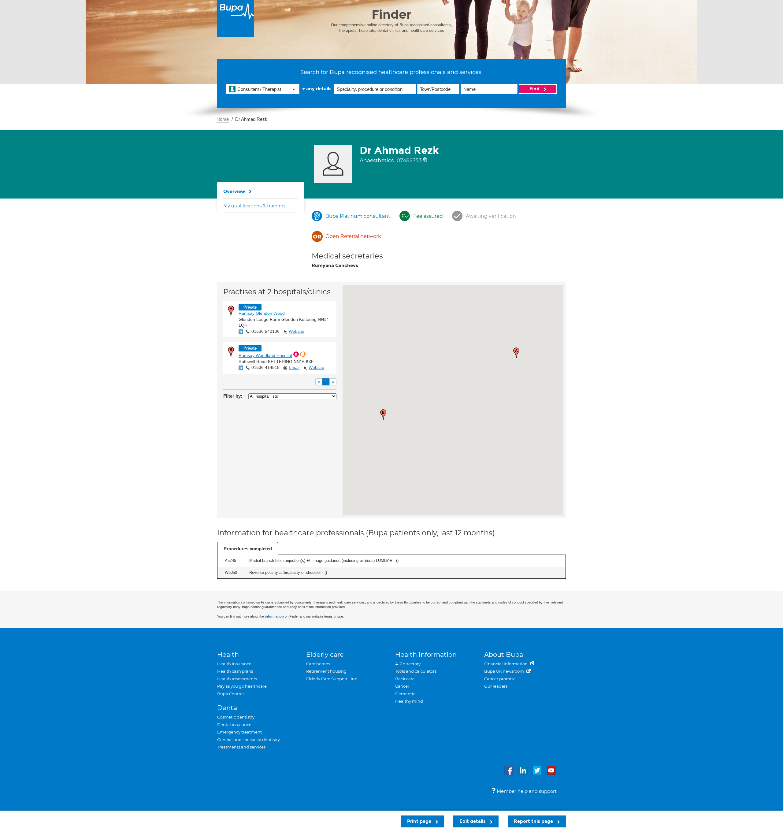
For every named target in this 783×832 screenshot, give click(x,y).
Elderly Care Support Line (331, 678)
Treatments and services (241, 747)
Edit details (473, 821)
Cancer (402, 686)
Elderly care (325, 654)
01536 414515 (265, 367)
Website (296, 331)
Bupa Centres (230, 693)
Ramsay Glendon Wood (262, 313)
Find (535, 88)
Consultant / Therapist (259, 89)
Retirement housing (326, 671)
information (274, 616)
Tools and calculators (415, 671)
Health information (426, 654)
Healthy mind (409, 701)
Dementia (405, 693)
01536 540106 (265, 331)
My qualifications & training (254, 206)
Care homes (318, 663)
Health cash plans (235, 671)
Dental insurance (234, 724)
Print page (419, 821)
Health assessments (237, 678)
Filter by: (232, 396)
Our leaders (495, 686)
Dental (228, 707)
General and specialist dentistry (248, 739)
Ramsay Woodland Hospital (265, 355)
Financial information (506, 663)
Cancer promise (500, 678)
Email (294, 367)
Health (228, 654)
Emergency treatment (239, 732)
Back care (405, 678)
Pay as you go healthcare (242, 686)
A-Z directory (408, 663)
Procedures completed (248, 548)
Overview (234, 191)
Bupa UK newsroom (504, 671)
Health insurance (234, 663)
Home (223, 119)
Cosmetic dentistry (235, 717)
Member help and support (526, 791)
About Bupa (503, 654)
